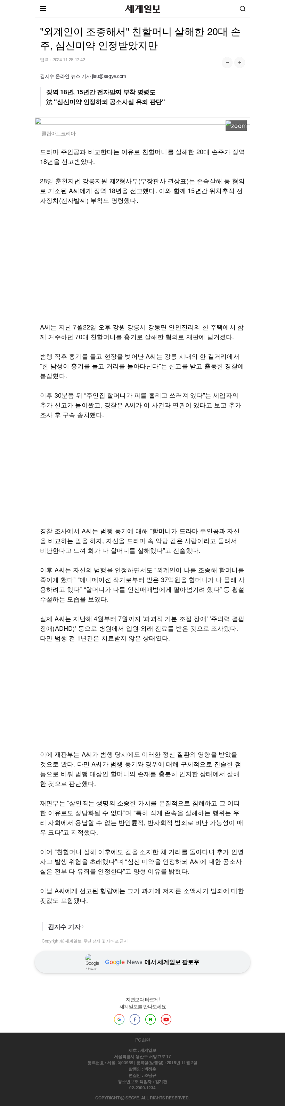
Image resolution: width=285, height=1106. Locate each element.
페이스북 (135, 1019)
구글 (119, 1019)
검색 (242, 8)
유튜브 (166, 1019)
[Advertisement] (142, 263)
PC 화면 (142, 1039)
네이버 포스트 (150, 1019)
